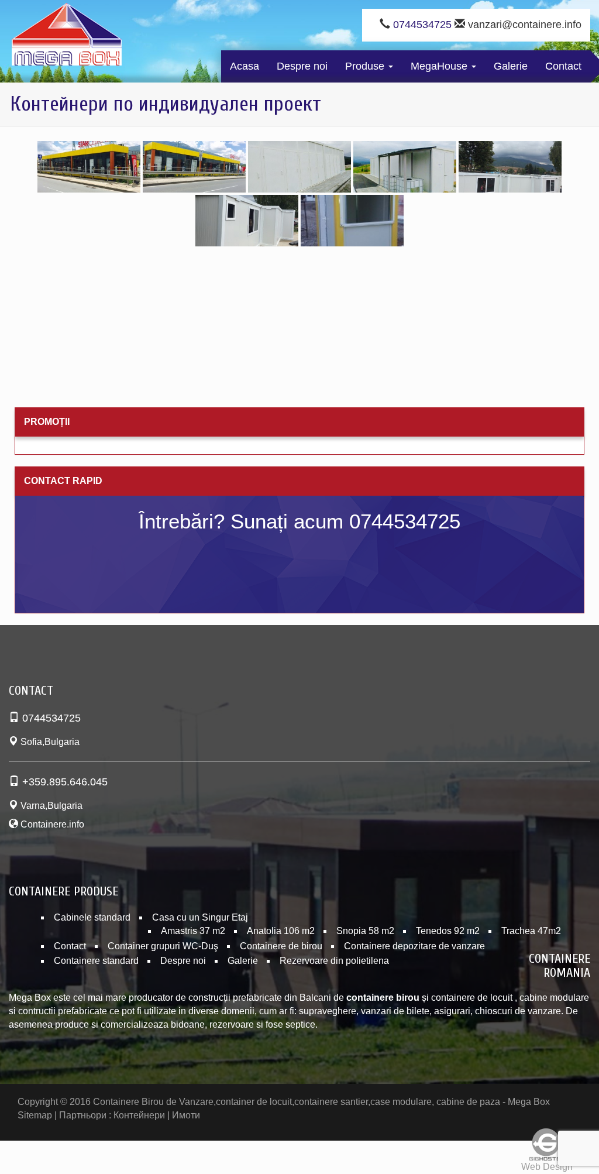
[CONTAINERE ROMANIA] (67, 37)
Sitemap (35, 1115)
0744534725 (422, 24)
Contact (563, 66)
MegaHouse (440, 66)
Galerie (511, 66)
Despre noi (302, 66)
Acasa (244, 66)
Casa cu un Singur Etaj (200, 917)
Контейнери (139, 1115)
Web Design (547, 1167)
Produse (366, 66)
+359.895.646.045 (65, 782)
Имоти (186, 1115)
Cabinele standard (92, 917)
